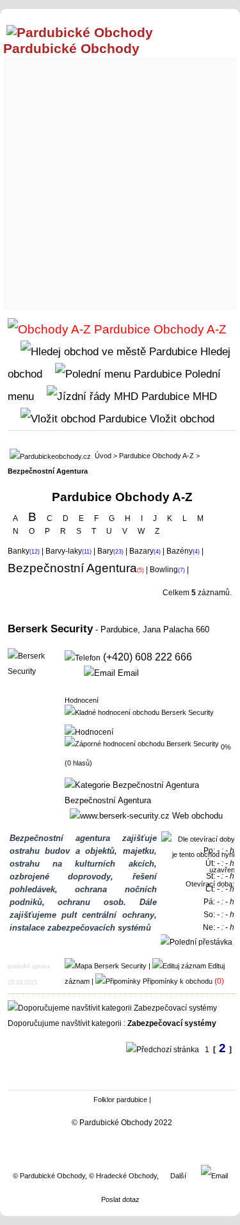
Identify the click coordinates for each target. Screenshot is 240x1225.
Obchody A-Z (188, 329)
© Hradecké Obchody (123, 1176)
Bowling (164, 569)
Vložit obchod (180, 418)
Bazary (141, 551)
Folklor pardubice (120, 1099)
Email (127, 673)
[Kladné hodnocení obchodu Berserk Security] (139, 712)
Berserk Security (50, 628)
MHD (203, 396)
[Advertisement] (120, 180)
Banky (18, 551)
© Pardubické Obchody (49, 1176)
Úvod (103, 456)
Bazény (179, 551)
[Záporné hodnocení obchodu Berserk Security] (142, 743)
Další (178, 1176)
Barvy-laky (63, 551)
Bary (105, 551)
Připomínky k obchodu (177, 981)
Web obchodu (196, 816)
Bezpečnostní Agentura (108, 800)
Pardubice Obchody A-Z (156, 456)
